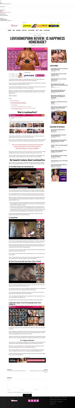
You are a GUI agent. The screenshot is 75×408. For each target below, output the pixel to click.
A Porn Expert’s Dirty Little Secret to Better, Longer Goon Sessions (58, 74)
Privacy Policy (2, 13)
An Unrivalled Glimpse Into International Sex (19, 103)
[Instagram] (32, 401)
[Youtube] (37, 401)
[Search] (58, 23)
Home (29, 33)
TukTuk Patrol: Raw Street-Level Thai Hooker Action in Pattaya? (58, 79)
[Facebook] (29, 401)
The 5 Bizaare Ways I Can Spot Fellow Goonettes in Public (59, 146)
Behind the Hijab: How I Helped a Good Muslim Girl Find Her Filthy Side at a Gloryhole (59, 140)
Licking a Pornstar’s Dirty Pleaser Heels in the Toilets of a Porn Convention (59, 165)
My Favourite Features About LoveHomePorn (18, 102)
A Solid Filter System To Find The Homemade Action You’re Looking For (23, 108)
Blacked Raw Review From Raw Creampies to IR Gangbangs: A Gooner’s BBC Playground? (59, 107)
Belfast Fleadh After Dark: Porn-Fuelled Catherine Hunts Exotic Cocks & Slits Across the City (59, 85)
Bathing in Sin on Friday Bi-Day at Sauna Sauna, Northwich (59, 102)
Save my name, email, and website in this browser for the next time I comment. (20, 392)
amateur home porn (25, 80)
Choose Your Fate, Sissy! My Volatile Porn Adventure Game (58, 130)
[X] (35, 401)
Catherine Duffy (33, 45)
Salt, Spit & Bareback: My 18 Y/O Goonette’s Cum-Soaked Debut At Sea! (58, 135)
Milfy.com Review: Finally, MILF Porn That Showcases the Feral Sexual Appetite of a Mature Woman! (58, 96)
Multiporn (31, 33)
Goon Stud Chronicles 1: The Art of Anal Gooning (59, 160)
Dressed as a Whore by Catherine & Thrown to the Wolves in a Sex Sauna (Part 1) (59, 151)
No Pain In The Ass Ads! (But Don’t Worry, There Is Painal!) (21, 106)
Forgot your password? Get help (5, 12)
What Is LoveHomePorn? (15, 100)
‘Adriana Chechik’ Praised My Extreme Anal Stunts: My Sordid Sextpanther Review (58, 91)
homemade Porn (21, 347)
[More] (38, 367)
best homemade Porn (29, 151)
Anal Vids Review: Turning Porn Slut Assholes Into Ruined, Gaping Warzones (59, 69)
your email (1, 18)
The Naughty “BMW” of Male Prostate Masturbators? (16, 370)
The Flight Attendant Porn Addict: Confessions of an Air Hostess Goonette (59, 156)
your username (2, 6)
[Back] (0, 1)
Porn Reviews (39, 35)
